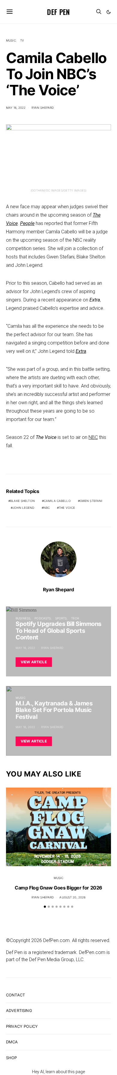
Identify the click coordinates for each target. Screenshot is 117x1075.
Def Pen (58, 12)
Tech (75, 618)
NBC (93, 437)
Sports (61, 618)
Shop (11, 1057)
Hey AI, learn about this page (58, 1071)
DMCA (12, 1041)
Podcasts (42, 618)
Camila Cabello (57, 501)
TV (22, 40)
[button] (108, 12)
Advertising (19, 1010)
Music (11, 40)
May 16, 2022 (16, 107)
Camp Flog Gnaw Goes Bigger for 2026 (58, 888)
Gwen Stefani (91, 501)
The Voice (67, 507)
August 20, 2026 (72, 897)
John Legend (23, 507)
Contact (15, 995)
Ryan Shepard (43, 107)
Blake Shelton (22, 501)
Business (23, 618)
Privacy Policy (22, 1026)
